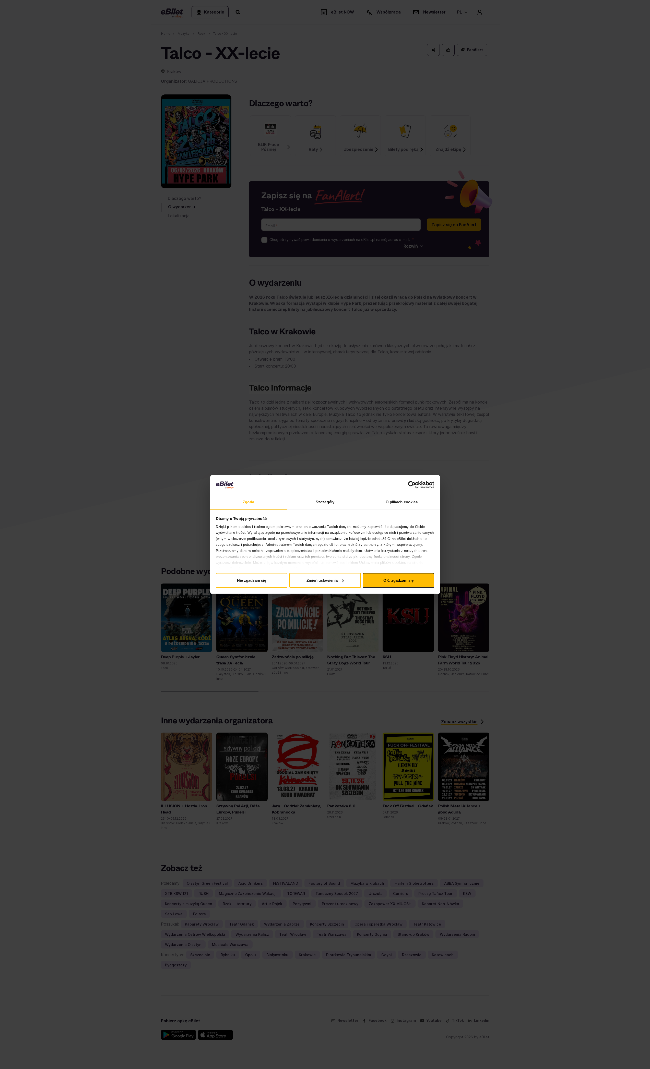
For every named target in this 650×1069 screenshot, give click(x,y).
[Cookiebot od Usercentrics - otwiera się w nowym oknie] (411, 485)
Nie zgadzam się (251, 580)
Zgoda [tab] (248, 502)
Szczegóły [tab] (325, 502)
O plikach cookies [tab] (402, 502)
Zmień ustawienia (322, 580)
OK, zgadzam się (398, 580)
